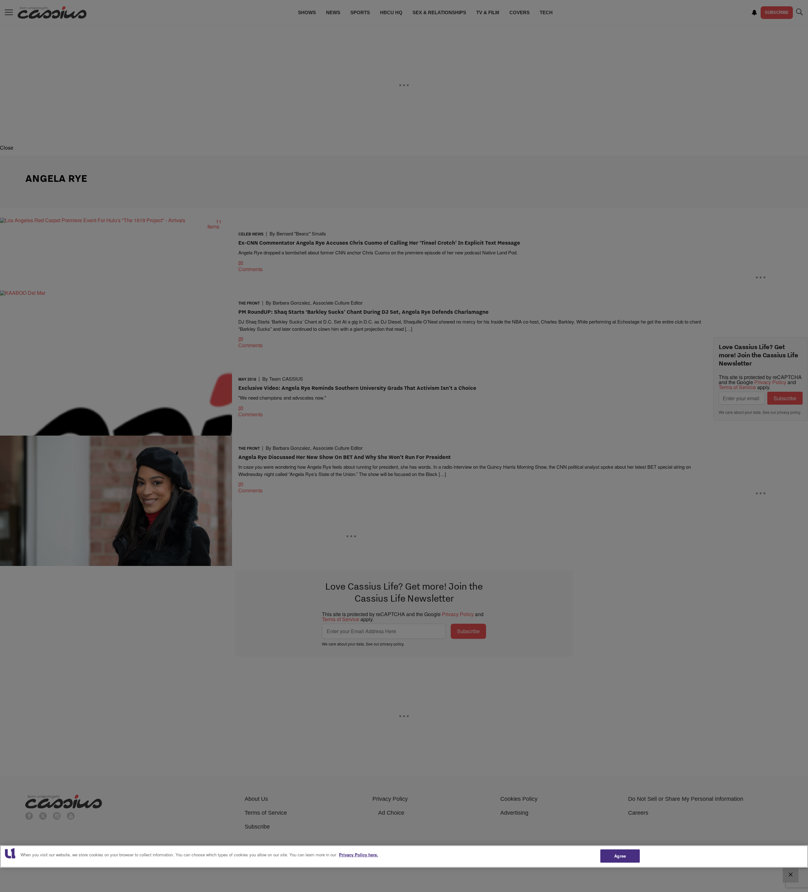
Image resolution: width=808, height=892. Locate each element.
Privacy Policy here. (358, 855)
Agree (620, 856)
